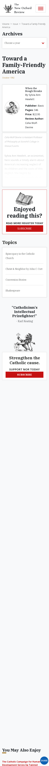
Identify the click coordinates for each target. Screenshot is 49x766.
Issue (15, 23)
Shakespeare (13, 290)
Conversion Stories (16, 279)
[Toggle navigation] (41, 8)
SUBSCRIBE (24, 228)
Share (44, 760)
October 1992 (8, 77)
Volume (5, 23)
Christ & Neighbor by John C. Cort (24, 268)
